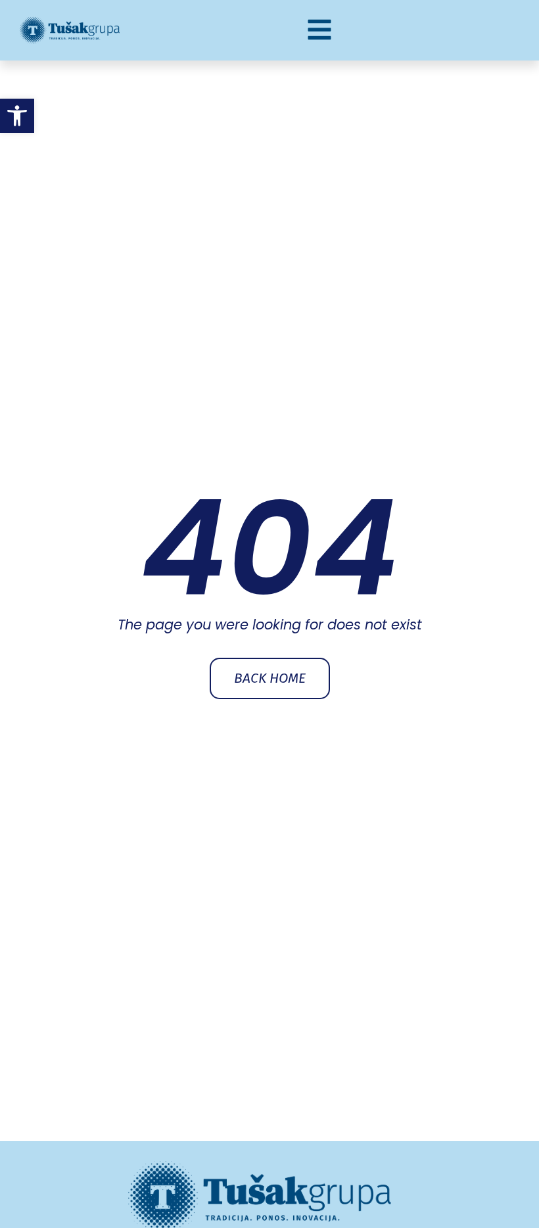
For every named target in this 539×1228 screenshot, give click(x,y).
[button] (17, 116)
